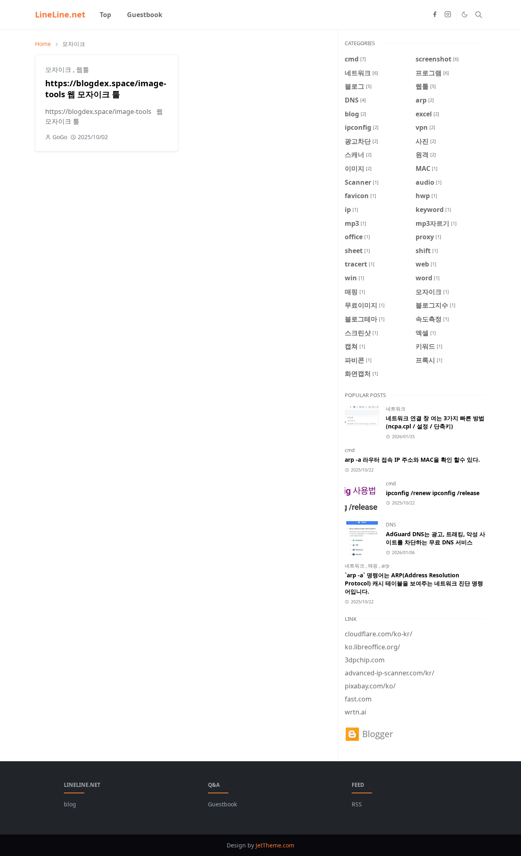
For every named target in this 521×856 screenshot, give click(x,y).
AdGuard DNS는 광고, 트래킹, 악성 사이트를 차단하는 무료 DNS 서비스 (435, 538)
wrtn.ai (355, 712)
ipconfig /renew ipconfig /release (432, 493)
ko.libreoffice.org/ (372, 646)
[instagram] (447, 15)
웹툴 (82, 69)
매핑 (373, 565)
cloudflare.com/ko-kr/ (378, 633)
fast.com (358, 698)
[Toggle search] (478, 14)
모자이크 (59, 69)
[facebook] (434, 15)
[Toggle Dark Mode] (464, 14)
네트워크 (395, 408)
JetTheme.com (275, 845)
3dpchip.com (365, 659)
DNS (391, 524)
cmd (350, 450)
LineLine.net (60, 14)
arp (385, 565)
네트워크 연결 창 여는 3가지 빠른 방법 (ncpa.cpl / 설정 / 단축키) (435, 422)
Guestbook (222, 804)
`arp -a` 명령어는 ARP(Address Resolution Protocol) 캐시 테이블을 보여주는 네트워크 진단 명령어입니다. (414, 583)
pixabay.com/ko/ (370, 685)
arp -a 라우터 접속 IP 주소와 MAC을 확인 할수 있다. (412, 459)
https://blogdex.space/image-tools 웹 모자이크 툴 (105, 89)
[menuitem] (105, 14)
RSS (357, 804)
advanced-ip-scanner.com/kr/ (389, 672)
